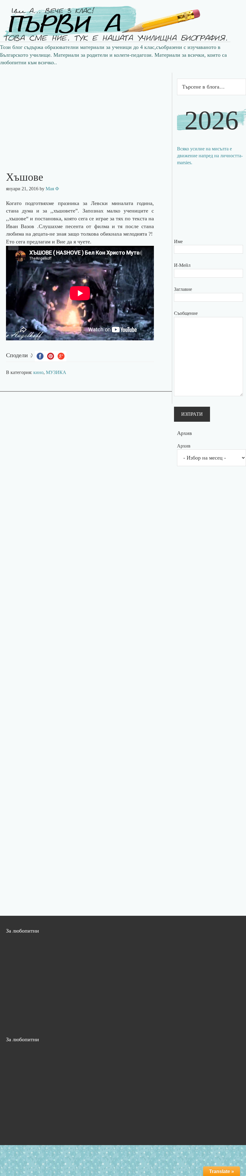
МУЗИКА (56, 372)
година (144, 203)
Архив (183, 445)
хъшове (17, 219)
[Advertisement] (86, 115)
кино (38, 372)
